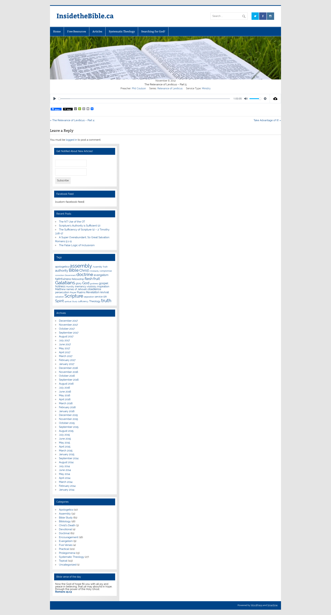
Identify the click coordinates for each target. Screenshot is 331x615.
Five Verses (65, 545)
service (99, 296)
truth (106, 300)
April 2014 (64, 478)
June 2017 (65, 344)
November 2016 (68, 372)
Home (57, 31)
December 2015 (68, 415)
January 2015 (66, 454)
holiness (60, 286)
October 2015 (67, 423)
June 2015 (65, 438)
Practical (64, 549)
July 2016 (64, 387)
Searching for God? (153, 31)
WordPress (256, 605)
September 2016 (69, 379)
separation (89, 296)
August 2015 (66, 430)
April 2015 (64, 446)
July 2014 (64, 466)
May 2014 (64, 474)
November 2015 (68, 419)
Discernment (70, 275)
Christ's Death (67, 525)
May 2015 (64, 442)
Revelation (92, 292)
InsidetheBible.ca (85, 15)
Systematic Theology (122, 31)
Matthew (60, 289)
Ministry (206, 88)
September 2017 (68, 332)
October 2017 (67, 328)
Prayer (73, 292)
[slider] (144, 98)
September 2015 (68, 427)
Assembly (65, 513)
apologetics (62, 266)
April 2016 (65, 399)
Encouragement (68, 537)
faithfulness (63, 279)
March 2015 (65, 450)
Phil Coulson (139, 88)
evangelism (101, 275)
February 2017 (67, 360)
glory (79, 283)
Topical (63, 560)
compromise (106, 271)
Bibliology (65, 521)
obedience (94, 289)
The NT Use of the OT (72, 221)
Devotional (65, 529)
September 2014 (68, 458)
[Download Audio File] (275, 98)
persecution (62, 292)
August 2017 (66, 336)
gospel (103, 283)
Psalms (81, 292)
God (85, 283)
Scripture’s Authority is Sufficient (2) (79, 225)
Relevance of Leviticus (170, 88)
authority (61, 270)
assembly (81, 266)
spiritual (67, 301)
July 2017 (64, 340)
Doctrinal (64, 533)
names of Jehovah (76, 289)
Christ (84, 270)
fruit (96, 279)
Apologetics (66, 509)
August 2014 (66, 462)
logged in (71, 139)
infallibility (92, 286)
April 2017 (64, 352)
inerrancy (80, 286)
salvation (59, 296)
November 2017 (68, 324)
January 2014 (66, 489)
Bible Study (66, 517)
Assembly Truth (100, 266)
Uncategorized (67, 564)
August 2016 (66, 383)
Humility (70, 286)
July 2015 (64, 434)
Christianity (94, 271)
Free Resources (76, 31)
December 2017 (68, 320)
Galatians (65, 282)
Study (74, 301)
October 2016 (67, 375)
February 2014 (67, 485)
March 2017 (65, 356)
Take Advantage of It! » (267, 120)
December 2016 (68, 368)
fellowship (78, 279)
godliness (94, 284)
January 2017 (66, 364)
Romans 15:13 (63, 591)
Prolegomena (67, 552)
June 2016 (65, 391)
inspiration (103, 286)
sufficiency (83, 301)
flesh (89, 278)
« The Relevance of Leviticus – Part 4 (72, 120)
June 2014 (65, 470)
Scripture (73, 296)
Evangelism (66, 541)
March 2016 (66, 403)
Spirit (59, 301)
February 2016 (67, 407)
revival (104, 292)
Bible (74, 270)
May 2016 (64, 395)
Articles (97, 31)
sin (105, 296)
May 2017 (64, 348)
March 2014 (65, 481)
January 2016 (66, 411)
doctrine (84, 274)
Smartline (272, 605)
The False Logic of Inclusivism (77, 245)
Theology (95, 301)
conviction (59, 275)
